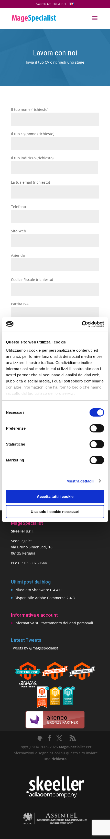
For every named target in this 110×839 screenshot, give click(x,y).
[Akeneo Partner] (55, 728)
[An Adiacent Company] (55, 796)
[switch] (97, 428)
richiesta (58, 758)
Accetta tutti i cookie (55, 496)
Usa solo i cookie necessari (55, 511)
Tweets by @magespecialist (34, 648)
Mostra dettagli (80, 481)
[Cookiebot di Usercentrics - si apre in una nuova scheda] (81, 324)
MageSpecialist (72, 746)
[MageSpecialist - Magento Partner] (55, 706)
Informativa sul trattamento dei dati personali (54, 622)
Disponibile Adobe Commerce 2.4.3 (45, 597)
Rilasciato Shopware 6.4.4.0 (38, 589)
